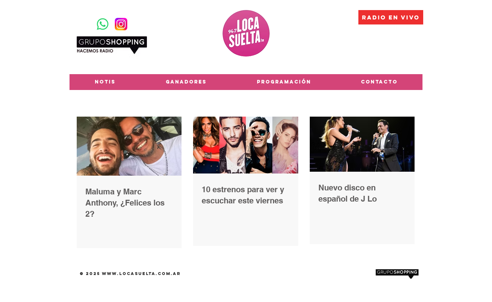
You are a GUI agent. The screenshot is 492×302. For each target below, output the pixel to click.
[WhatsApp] (102, 24)
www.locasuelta (129, 273)
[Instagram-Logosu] (121, 24)
